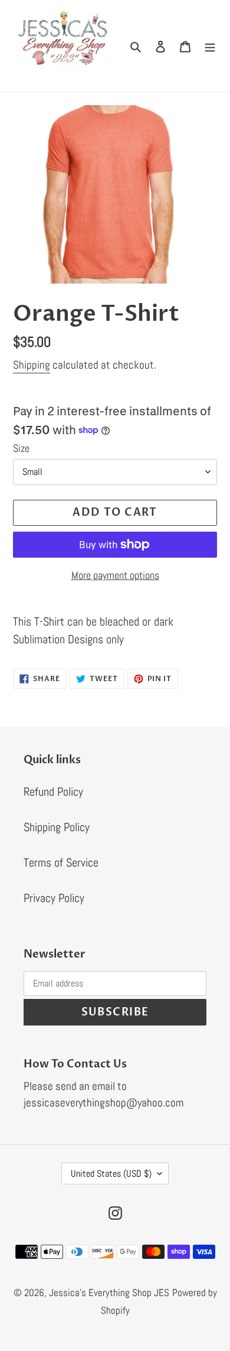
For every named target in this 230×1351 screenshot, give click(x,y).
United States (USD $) (111, 1173)
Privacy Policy (54, 898)
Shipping (31, 364)
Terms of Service (61, 862)
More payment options (115, 575)
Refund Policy (53, 791)
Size (21, 448)
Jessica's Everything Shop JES (109, 1292)
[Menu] (210, 45)
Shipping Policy (57, 827)
